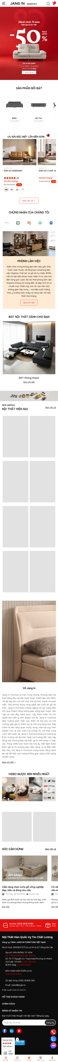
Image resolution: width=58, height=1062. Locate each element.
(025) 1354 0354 (13, 974)
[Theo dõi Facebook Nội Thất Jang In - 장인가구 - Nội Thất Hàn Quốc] (4, 1031)
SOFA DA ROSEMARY (13, 171)
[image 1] (29, 395)
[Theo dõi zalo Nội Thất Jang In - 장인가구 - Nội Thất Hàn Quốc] (11, 1031)
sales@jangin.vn (18, 985)
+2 (22, 189)
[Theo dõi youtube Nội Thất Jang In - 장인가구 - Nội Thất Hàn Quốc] (19, 1031)
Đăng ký (50, 1022)
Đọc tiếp (5, 906)
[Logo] (7, 223)
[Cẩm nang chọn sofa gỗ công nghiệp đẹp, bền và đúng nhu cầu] (24, 868)
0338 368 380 (29, 961)
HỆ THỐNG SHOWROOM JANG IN (20, 955)
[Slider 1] (29, 43)
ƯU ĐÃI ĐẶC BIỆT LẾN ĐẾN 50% (26, 136)
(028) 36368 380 (26, 980)
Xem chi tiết (29, 302)
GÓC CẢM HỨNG (12, 849)
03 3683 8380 (24, 964)
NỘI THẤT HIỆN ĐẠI (15, 407)
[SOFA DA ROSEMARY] (19, 152)
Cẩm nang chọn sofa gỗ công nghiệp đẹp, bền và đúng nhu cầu (23, 888)
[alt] (51, 223)
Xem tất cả (27, 200)
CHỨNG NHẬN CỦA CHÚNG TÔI (29, 212)
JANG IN (22, 990)
